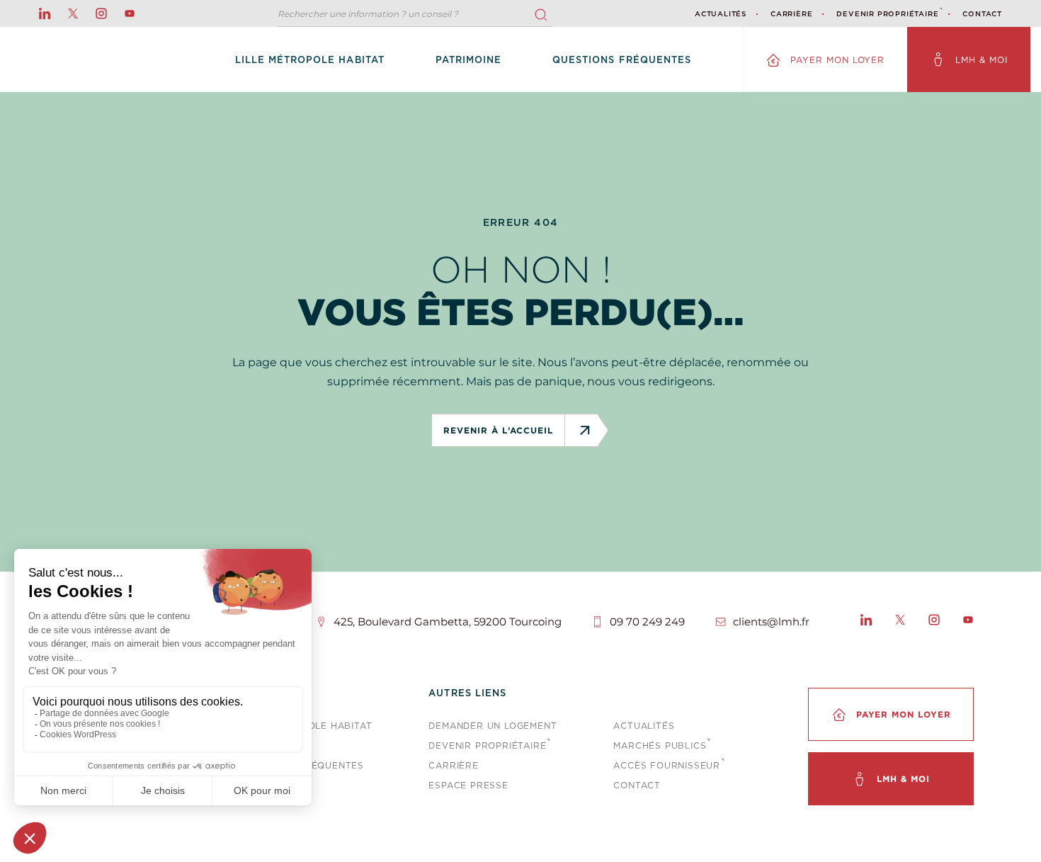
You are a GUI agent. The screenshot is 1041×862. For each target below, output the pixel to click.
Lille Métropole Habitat (310, 60)
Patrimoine (468, 60)
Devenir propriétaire (887, 13)
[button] (541, 15)
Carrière (791, 13)
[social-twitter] (73, 13)
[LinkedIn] (866, 621)
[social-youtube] (129, 13)
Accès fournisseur (666, 765)
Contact (982, 13)
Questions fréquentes (621, 60)
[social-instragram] (101, 13)
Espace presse (468, 785)
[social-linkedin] (44, 13)
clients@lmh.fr (771, 621)
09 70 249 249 (647, 621)
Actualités (720, 13)
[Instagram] (934, 621)
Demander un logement (492, 725)
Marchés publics (659, 745)
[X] (900, 621)
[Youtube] (968, 621)
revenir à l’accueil (497, 430)
